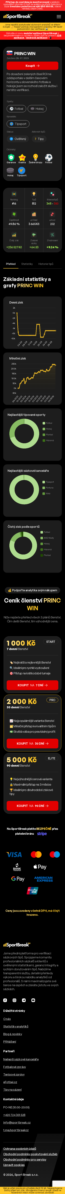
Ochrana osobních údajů (19, 1148)
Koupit (30, 66)
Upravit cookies (14, 1165)
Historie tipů (45, 263)
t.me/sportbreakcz (16, 1130)
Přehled (11, 263)
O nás (7, 1019)
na (30, 685)
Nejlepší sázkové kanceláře (21, 1059)
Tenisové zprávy (13, 1074)
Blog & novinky (12, 1034)
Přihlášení (9, 1041)
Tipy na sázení (12, 1089)
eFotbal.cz (10, 1082)
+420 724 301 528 (14, 1115)
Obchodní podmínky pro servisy (24, 1159)
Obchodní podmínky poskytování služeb (30, 1154)
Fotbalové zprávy (14, 1067)
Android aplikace (36, 37)
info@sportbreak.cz (17, 1122)
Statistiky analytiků (15, 1026)
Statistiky (27, 263)
